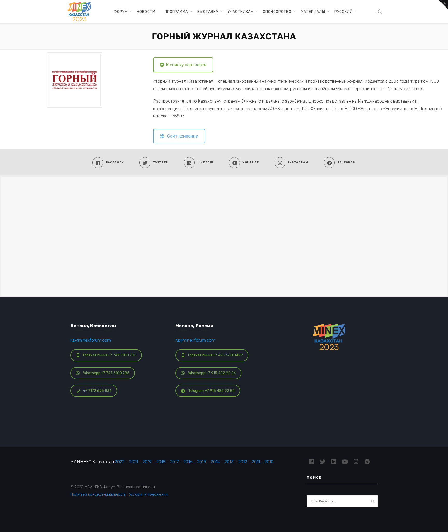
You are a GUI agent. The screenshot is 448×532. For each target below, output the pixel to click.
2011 (256, 461)
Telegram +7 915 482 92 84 (211, 391)
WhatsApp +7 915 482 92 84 (212, 373)
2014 (215, 461)
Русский (343, 12)
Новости (146, 12)
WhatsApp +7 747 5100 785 (106, 373)
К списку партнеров (185, 64)
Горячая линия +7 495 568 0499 (215, 355)
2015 (201, 461)
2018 (160, 461)
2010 (269, 461)
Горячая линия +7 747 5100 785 (109, 355)
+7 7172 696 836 (97, 391)
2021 (133, 461)
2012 (242, 461)
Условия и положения (148, 494)
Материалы (313, 12)
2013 (229, 461)
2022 (119, 461)
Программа (176, 12)
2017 (174, 461)
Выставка (207, 12)
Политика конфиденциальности (98, 494)
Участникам (241, 12)
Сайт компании (181, 136)
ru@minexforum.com (195, 340)
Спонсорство (277, 12)
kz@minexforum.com (90, 340)
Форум (121, 12)
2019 (147, 461)
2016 (187, 461)
